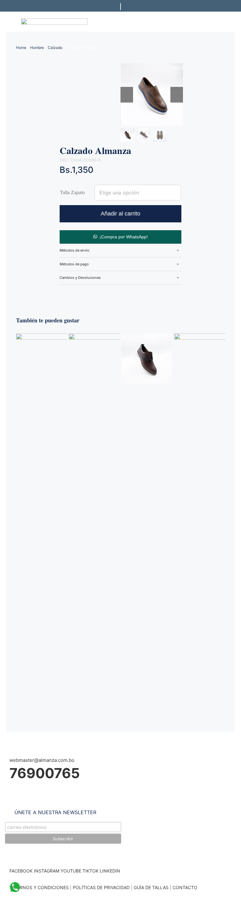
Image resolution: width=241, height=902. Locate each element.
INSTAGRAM (46, 870)
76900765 (44, 773)
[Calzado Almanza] (147, 336)
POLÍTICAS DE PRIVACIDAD (101, 887)
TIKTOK (91, 870)
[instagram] (71, 291)
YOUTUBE (71, 870)
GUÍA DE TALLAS (152, 887)
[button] (120, 236)
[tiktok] (81, 291)
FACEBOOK (21, 870)
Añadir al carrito (120, 213)
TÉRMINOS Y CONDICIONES (39, 887)
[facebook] (61, 291)
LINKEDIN (110, 870)
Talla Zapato (72, 192)
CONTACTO (185, 887)
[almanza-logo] (54, 21)
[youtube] (92, 291)
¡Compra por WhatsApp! (123, 236)
